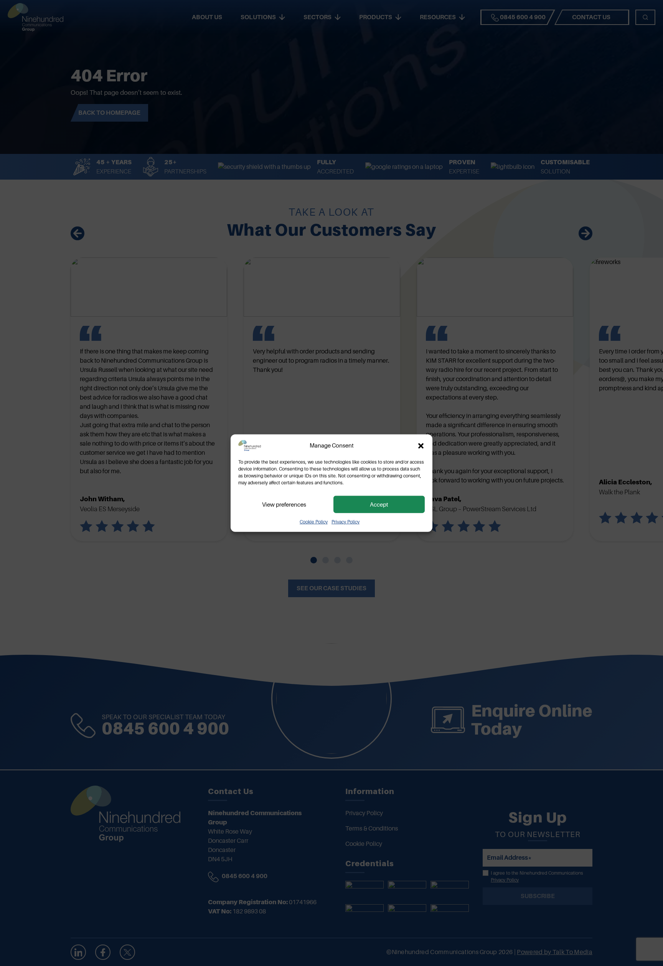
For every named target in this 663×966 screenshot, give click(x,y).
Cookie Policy (314, 522)
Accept (379, 504)
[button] (421, 445)
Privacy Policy (346, 522)
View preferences (284, 504)
